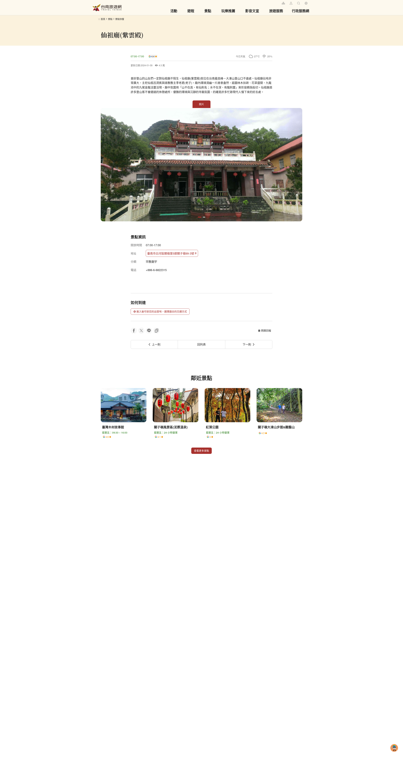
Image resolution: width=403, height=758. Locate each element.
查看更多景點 (201, 450)
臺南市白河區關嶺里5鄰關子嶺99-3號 (170, 253)
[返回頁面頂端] (394, 753)
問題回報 (266, 330)
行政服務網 (300, 10)
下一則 (247, 344)
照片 (201, 104)
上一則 (156, 344)
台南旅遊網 (107, 7)
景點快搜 (119, 18)
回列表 (201, 344)
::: (278, 2)
